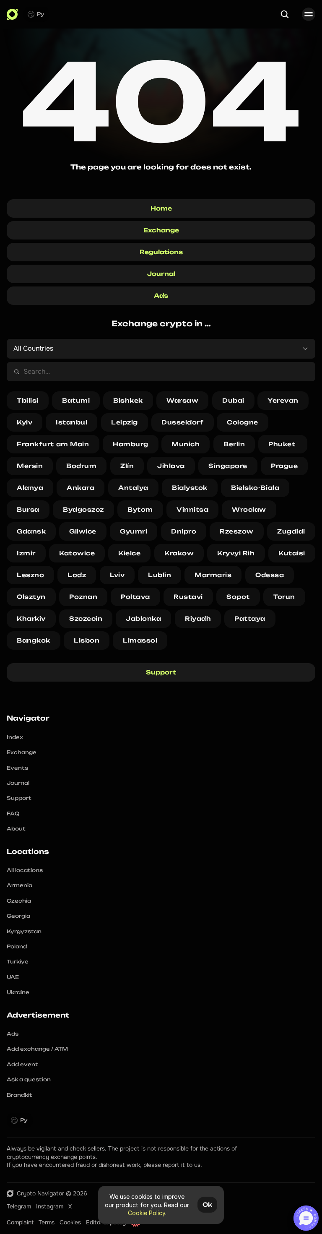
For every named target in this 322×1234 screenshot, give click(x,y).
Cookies (70, 1222)
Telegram (19, 1206)
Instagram (49, 1206)
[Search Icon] (285, 14)
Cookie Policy (146, 1212)
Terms (47, 1222)
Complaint (20, 1222)
